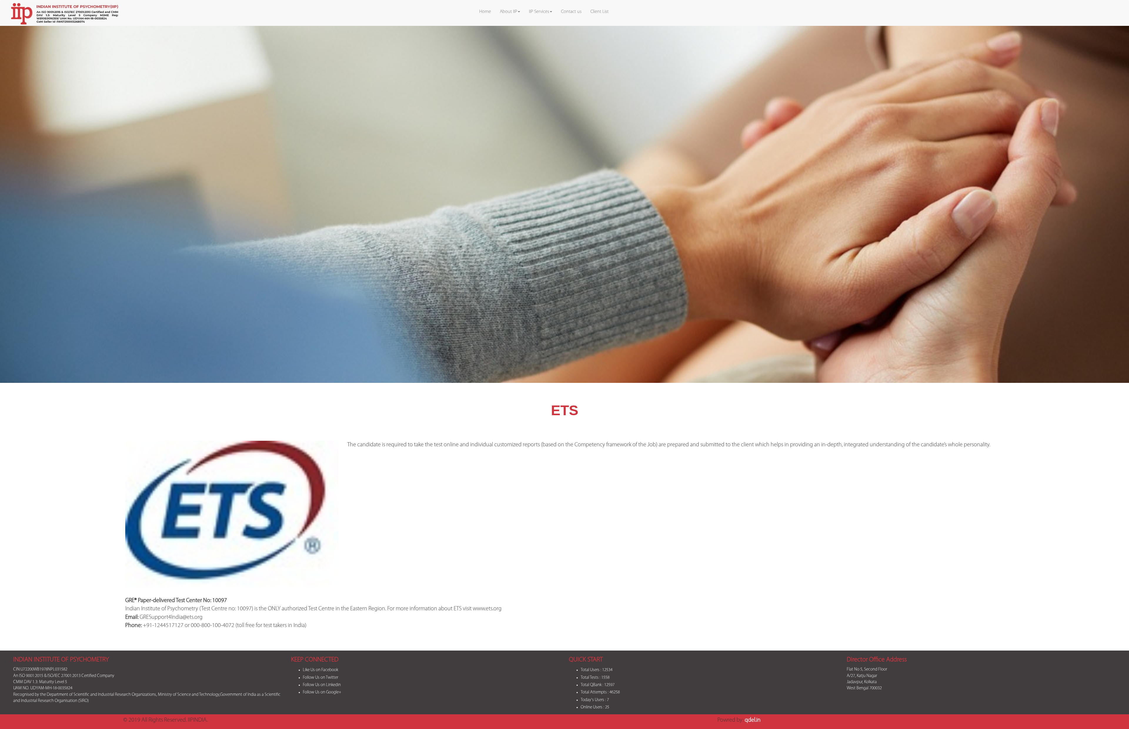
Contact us (571, 11)
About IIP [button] (508, 11)
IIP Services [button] (539, 11)
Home (485, 11)
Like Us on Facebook (320, 670)
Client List (599, 11)
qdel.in (753, 720)
